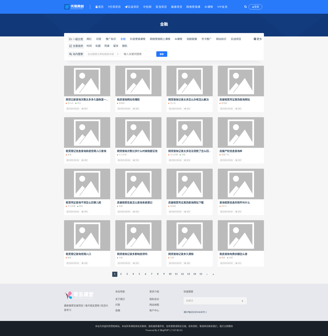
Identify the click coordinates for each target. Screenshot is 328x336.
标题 (98, 46)
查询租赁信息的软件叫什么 (235, 202)
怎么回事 (174, 155)
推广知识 (111, 39)
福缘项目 (176, 7)
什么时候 (123, 155)
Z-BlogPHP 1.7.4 (166, 330)
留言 (115, 46)
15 (201, 274)
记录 (121, 258)
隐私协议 (154, 299)
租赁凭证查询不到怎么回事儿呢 (83, 202)
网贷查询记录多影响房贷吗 (132, 254)
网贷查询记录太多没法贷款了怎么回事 (189, 151)
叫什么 (224, 206)
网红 (89, 39)
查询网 (122, 103)
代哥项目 (115, 7)
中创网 (147, 7)
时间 (89, 46)
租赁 (81, 206)
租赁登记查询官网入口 (78, 254)
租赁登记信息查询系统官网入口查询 (86, 151)
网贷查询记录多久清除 (181, 254)
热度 (107, 46)
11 (176, 274)
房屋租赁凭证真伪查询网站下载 (186, 202)
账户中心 (154, 310)
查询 (69, 155)
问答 (98, 39)
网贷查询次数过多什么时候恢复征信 (137, 151)
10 (170, 274)
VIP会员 (222, 7)
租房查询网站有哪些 (128, 99)
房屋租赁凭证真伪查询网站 (235, 99)
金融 (123, 39)
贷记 (79, 103)
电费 (231, 258)
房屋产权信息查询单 (231, 151)
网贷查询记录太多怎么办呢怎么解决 (188, 99)
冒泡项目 (161, 7)
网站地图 (154, 305)
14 (194, 274)
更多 (259, 39)
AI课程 (209, 7)
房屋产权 (225, 155)
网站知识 (221, 39)
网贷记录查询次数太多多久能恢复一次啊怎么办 (92, 99)
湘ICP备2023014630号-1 (195, 312)
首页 (101, 7)
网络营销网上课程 (160, 39)
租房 (223, 258)
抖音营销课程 (137, 39)
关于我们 (120, 299)
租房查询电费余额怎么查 (233, 254)
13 (188, 274)
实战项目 (133, 7)
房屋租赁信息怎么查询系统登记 (134, 202)
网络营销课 (193, 7)
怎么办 (70, 103)
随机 (124, 46)
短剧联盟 (192, 39)
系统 (121, 206)
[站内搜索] (245, 7)
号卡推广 (206, 39)
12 (182, 274)
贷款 (183, 155)
